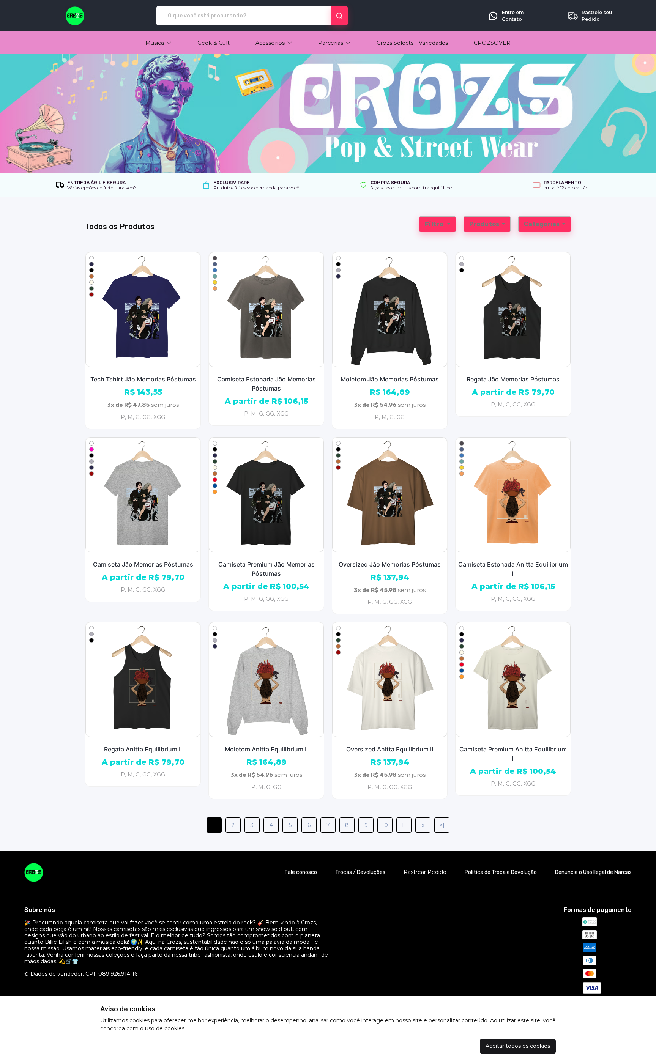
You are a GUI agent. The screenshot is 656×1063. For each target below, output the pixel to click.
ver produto (143, 309)
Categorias (542, 224)
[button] (158, 43)
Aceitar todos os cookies (518, 1046)
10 (385, 825)
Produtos (484, 224)
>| (442, 825)
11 (404, 825)
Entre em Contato (513, 15)
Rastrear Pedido (425, 872)
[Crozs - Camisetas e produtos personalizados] (75, 15)
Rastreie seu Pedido (597, 15)
